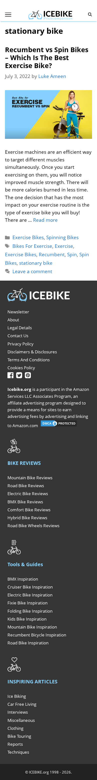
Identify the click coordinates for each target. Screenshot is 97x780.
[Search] (90, 14)
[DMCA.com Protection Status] (58, 425)
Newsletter (18, 312)
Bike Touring (19, 736)
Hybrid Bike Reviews (27, 517)
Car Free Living (21, 704)
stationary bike (35, 263)
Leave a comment (32, 271)
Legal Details (19, 328)
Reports (15, 744)
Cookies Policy (21, 368)
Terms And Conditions (28, 360)
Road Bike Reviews (25, 485)
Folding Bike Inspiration (29, 611)
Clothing (15, 728)
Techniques (18, 752)
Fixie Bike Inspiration (27, 603)
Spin (72, 254)
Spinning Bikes (62, 237)
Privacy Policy (20, 344)
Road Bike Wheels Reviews (33, 525)
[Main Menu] (8, 14)
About (13, 320)
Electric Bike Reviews (27, 493)
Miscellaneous (21, 720)
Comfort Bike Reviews (28, 510)
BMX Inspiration (22, 579)
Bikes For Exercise (32, 246)
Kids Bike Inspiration (27, 619)
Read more (45, 220)
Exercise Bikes (28, 237)
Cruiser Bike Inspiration (30, 587)
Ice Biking (16, 696)
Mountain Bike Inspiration (32, 627)
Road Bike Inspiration (27, 643)
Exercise (64, 246)
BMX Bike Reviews (25, 502)
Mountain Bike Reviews (29, 478)
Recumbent (52, 254)
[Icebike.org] (50, 14)
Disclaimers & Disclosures (32, 352)
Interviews (17, 712)
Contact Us (17, 335)
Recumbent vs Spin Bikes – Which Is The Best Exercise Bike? (46, 57)
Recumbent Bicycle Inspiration (36, 635)
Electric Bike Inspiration (29, 595)
